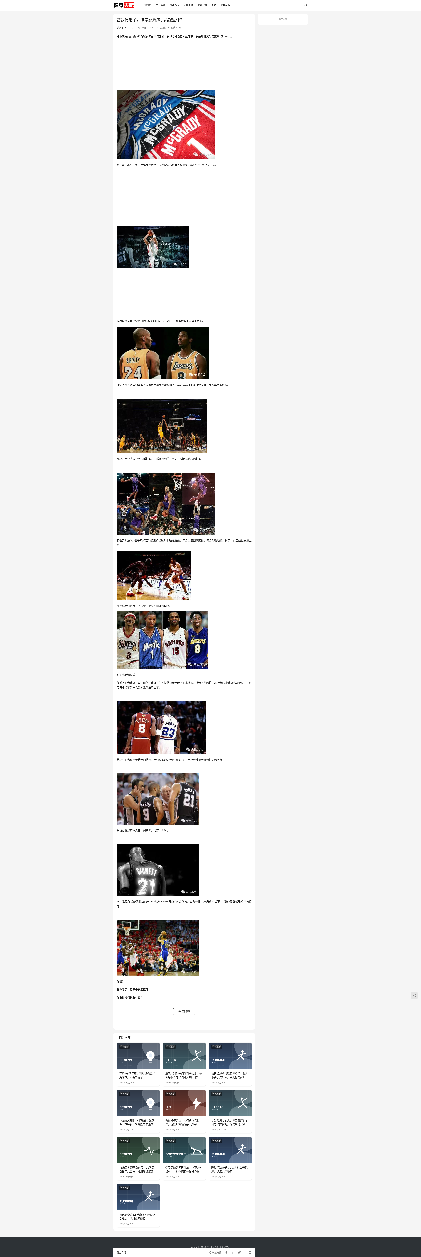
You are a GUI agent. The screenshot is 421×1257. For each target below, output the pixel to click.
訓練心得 (174, 5)
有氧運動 (160, 5)
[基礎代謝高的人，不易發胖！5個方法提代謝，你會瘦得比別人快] (230, 1103)
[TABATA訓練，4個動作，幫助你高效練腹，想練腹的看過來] (138, 1103)
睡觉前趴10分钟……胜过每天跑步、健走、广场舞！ (229, 1169)
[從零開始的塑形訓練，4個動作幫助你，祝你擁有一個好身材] (184, 1150)
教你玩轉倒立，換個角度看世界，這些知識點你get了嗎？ (182, 1122)
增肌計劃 (202, 5)
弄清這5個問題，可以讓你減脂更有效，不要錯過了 (137, 1075)
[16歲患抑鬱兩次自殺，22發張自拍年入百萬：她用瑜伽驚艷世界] (138, 1150)
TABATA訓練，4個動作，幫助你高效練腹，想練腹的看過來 (136, 1122)
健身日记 (121, 27)
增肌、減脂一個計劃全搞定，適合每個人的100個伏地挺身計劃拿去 (183, 1075)
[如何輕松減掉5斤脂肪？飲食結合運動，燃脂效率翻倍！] (138, 1197)
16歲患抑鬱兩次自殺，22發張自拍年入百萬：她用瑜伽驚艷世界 (137, 1169)
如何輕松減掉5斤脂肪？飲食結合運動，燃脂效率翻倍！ (137, 1216)
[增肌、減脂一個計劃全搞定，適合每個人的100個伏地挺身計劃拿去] (184, 1056)
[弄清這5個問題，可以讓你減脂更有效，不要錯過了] (138, 1056)
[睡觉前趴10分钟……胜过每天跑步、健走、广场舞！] (230, 1150)
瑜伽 (213, 5)
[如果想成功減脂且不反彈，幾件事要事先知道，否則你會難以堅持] (230, 1056)
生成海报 (216, 1252)
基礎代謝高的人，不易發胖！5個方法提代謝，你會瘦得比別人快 (229, 1122)
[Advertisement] (184, 65)
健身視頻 (225, 5)
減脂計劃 (146, 5)
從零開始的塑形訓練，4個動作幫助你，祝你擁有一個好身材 (183, 1169)
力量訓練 (188, 5)
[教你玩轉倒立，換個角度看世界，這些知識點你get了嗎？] (184, 1103)
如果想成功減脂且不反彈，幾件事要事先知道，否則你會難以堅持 (229, 1075)
